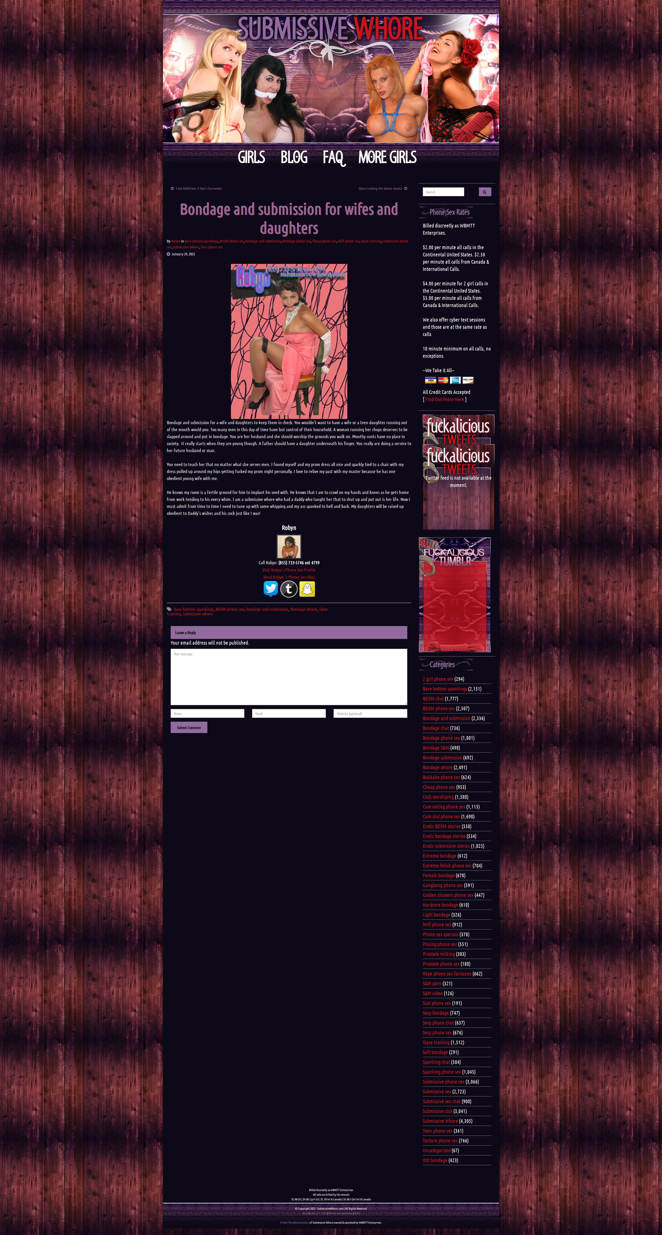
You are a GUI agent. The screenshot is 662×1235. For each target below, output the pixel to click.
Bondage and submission (263, 241)
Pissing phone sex (440, 944)
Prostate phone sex (441, 963)
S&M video (433, 993)
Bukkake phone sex (441, 777)
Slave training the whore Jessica (380, 188)
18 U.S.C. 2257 (319, 1213)
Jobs (357, 1213)
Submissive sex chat (442, 1101)
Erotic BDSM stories (442, 826)
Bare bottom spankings (201, 241)
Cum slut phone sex (441, 816)
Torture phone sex (440, 1140)
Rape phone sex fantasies (447, 973)
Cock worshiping (438, 797)
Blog (294, 157)
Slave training (371, 241)
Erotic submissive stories (446, 846)
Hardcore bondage (440, 905)
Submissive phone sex (443, 1081)
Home (305, 1213)
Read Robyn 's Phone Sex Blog (289, 577)
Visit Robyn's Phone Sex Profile (289, 570)
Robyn (175, 241)
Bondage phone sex (296, 241)
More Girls (388, 157)
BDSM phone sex (232, 241)
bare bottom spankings (194, 609)
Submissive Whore (186, 247)
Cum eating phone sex (444, 806)
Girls (251, 157)
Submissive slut (437, 1111)
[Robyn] (289, 546)
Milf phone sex (348, 241)
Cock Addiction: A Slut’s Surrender (199, 188)
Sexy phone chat (438, 1022)
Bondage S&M (436, 747)
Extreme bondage (439, 855)
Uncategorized (436, 1150)
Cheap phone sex (324, 241)
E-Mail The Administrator (294, 1222)
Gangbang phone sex (443, 885)
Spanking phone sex (442, 1072)
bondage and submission (267, 609)
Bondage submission (442, 757)
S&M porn (432, 983)
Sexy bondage (436, 1013)
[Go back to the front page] (331, 78)
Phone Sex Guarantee (340, 1213)
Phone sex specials (440, 934)
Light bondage (436, 914)
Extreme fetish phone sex (447, 865)
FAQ (333, 157)
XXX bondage (435, 1160)
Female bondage (439, 875)
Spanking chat (436, 1062)
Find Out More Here (444, 399)
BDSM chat (433, 698)
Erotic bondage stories (444, 836)
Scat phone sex (437, 1003)
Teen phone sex (212, 247)
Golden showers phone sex (448, 895)
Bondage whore (303, 609)
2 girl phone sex (438, 679)
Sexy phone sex (437, 1032)
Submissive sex (437, 1091)
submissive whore (198, 613)
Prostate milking (439, 954)
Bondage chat (436, 728)
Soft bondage (435, 1052)
